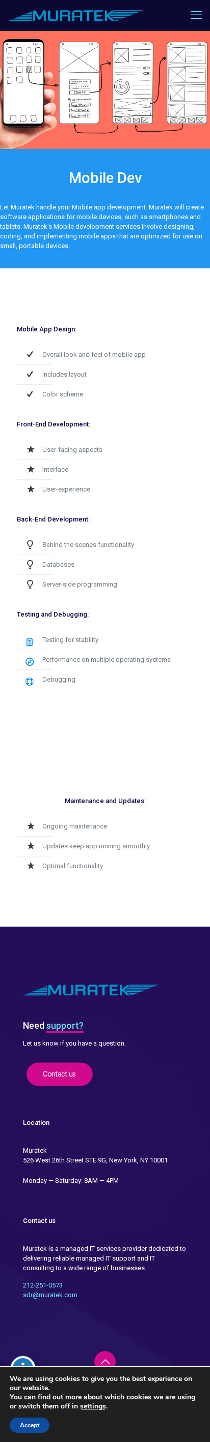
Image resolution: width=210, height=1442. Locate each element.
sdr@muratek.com (50, 1295)
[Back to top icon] (105, 1361)
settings (93, 1406)
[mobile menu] (196, 15)
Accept (29, 1425)
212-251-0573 (43, 1285)
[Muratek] (76, 15)
